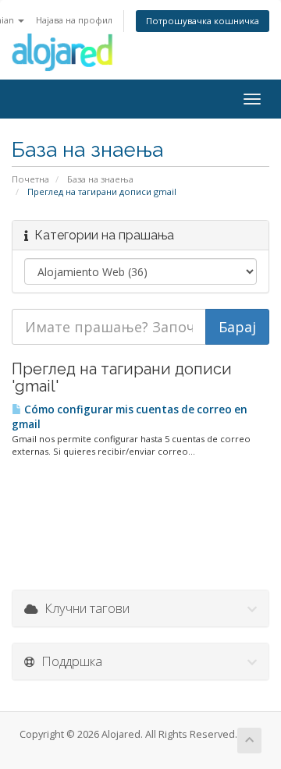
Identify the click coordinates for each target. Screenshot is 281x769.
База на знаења (100, 179)
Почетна (30, 179)
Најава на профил (74, 20)
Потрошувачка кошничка (202, 21)
